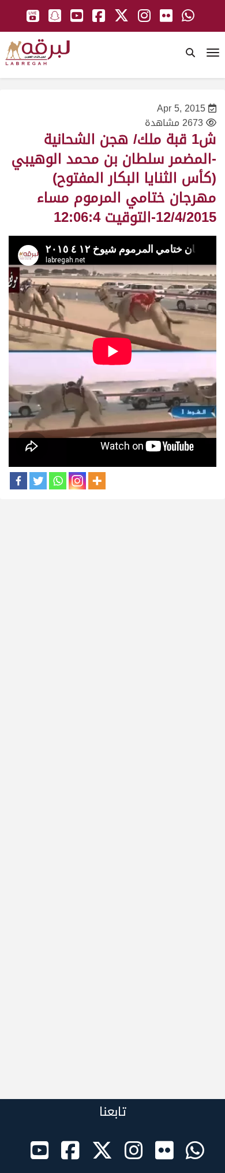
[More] (97, 480)
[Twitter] (38, 480)
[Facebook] (18, 480)
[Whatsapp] (57, 480)
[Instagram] (77, 480)
